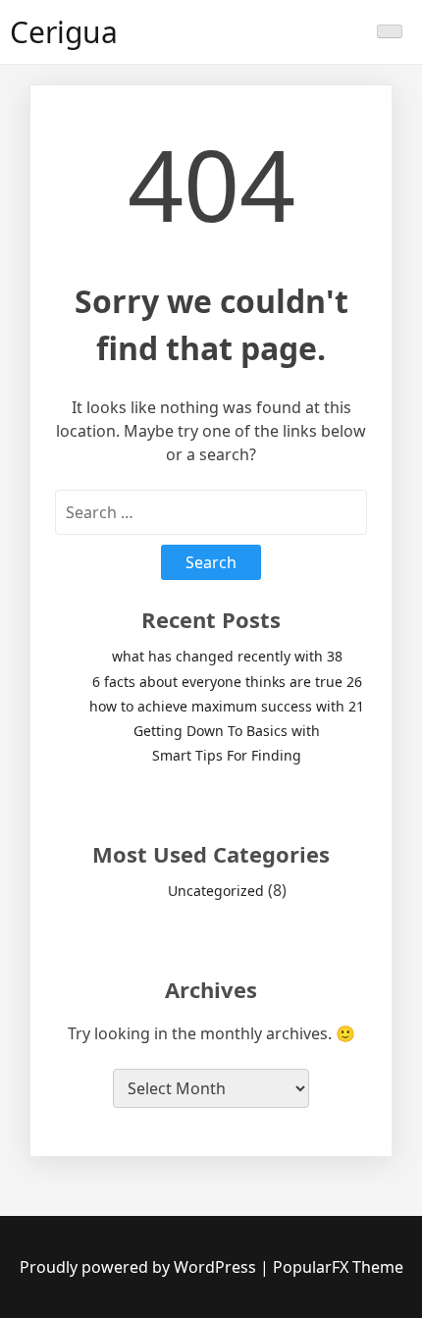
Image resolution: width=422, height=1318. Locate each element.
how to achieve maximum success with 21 (226, 706)
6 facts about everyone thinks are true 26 (227, 681)
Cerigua (64, 32)
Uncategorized (216, 890)
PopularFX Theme (338, 1267)
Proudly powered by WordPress (140, 1267)
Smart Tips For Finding (226, 755)
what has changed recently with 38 (227, 656)
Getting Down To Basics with (226, 730)
